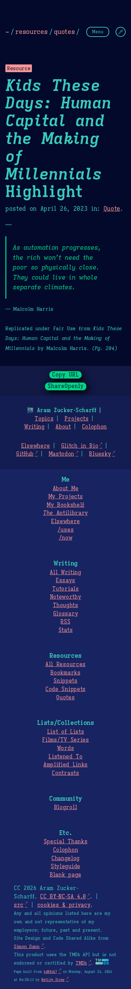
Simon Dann (27, 946)
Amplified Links (65, 764)
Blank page (65, 875)
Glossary (65, 613)
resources (31, 32)
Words (65, 748)
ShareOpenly (66, 386)
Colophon (94, 427)
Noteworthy (65, 597)
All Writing (65, 572)
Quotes (65, 697)
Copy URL (65, 375)
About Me (65, 488)
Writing (34, 427)
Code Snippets (65, 689)
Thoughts (65, 605)
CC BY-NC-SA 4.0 (63, 896)
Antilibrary (65, 513)
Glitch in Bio (79, 446)
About (63, 427)
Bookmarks (65, 673)
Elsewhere (35, 446)
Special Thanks (66, 841)
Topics (44, 418)
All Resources (65, 664)
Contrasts (65, 773)
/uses (65, 530)
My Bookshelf (65, 505)
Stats (65, 630)
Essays (65, 580)
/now (66, 538)
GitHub (25, 454)
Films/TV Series (65, 740)
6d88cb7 (50, 972)
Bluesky (100, 454)
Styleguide (65, 866)
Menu (97, 32)
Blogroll (65, 807)
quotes (64, 32)
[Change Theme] (121, 32)
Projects (76, 418)
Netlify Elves (52, 980)
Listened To (65, 756)
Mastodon (61, 454)
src (19, 905)
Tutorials (65, 589)
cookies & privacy (64, 905)
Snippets (65, 681)
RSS (65, 622)
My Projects (65, 496)
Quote (111, 208)
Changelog (65, 858)
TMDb (81, 963)
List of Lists (65, 732)
